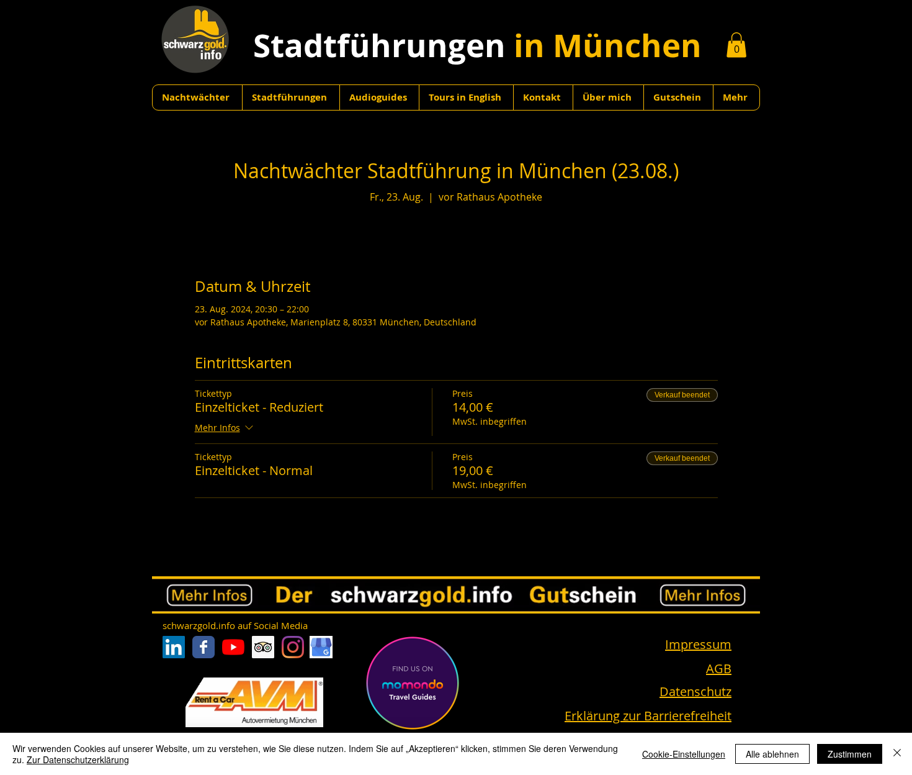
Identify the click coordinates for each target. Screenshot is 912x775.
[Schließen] (897, 754)
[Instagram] (293, 647)
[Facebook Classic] (203, 647)
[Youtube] (233, 647)
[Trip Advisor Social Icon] (263, 647)
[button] (736, 45)
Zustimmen (850, 754)
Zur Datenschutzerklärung (78, 759)
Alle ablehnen (772, 754)
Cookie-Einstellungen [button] (683, 754)
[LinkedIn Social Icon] (174, 647)
